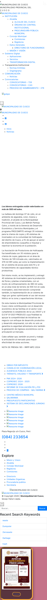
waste (5, 520)
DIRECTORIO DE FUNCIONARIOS (29, 48)
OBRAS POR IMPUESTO (18, 365)
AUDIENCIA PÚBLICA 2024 (19, 371)
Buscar (42, 508)
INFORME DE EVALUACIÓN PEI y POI (24, 387)
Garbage (6, 538)
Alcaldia (10, 463)
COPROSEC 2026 (15, 384)
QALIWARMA (12, 397)
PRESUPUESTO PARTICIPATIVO (21, 400)
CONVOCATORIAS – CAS (21, 85)
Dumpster (7, 526)
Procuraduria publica (16, 482)
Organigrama (15, 71)
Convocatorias (11, 79)
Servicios (14, 59)
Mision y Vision (13, 460)
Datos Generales (17, 45)
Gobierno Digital (12, 53)
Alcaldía (13, 19)
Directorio (11, 476)
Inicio (9, 129)
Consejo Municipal (15, 466)
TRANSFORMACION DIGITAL (22, 62)
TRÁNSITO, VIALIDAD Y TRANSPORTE (24, 374)
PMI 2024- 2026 (14, 378)
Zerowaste (7, 532)
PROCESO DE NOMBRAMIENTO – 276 (27, 88)
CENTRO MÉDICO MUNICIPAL (21, 395)
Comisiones (19, 39)
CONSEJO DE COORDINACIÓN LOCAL (24, 368)
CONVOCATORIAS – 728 (21, 82)
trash (5, 544)
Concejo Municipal (18, 36)
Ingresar (16, 594)
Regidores (19, 42)
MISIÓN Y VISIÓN (17, 50)
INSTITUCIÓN (11, 16)
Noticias (13, 76)
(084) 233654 (15, 437)
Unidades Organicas (16, 479)
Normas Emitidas (17, 68)
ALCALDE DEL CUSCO (24, 22)
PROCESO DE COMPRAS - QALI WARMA (25, 390)
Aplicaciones (15, 56)
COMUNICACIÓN (12, 73)
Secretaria (11, 485)
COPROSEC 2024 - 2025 (18, 381)
